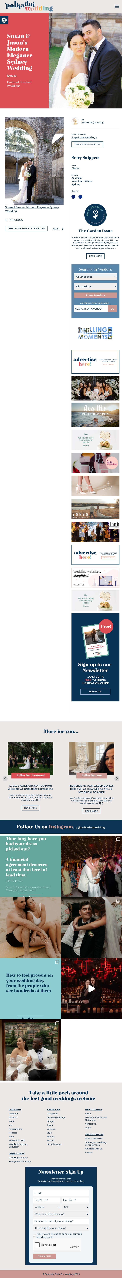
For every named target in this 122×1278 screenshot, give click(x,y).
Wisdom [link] (13, 1117)
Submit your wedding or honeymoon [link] (95, 1143)
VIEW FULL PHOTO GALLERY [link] (87, 144)
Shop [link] (11, 1136)
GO (112, 308)
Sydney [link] (75, 184)
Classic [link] (75, 168)
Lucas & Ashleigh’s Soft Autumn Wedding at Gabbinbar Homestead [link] (30, 787)
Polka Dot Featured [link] (31, 775)
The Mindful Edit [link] (17, 1140)
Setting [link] (50, 1136)
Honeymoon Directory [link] (20, 1161)
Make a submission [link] (94, 1138)
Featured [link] (13, 82)
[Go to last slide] (5, 778)
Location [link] (51, 1129)
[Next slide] (116, 778)
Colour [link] (50, 1125)
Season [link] (50, 1140)
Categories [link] (52, 1113)
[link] (4, 20)
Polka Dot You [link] (91, 775)
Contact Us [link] (90, 1124)
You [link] (10, 1125)
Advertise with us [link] (93, 1149)
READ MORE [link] (95, 256)
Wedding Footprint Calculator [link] (18, 1145)
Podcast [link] (13, 1133)
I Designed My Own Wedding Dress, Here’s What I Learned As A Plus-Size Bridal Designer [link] (91, 789)
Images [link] (50, 1121)
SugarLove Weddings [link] (84, 137)
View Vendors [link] (95, 295)
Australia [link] (76, 178)
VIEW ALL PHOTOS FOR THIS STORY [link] (26, 228)
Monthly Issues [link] (54, 1144)
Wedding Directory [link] (18, 1157)
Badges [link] (89, 1152)
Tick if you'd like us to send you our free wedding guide (59, 1236)
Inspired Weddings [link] (56, 1117)
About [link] (88, 1113)
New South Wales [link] (81, 181)
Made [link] (11, 1121)
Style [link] (49, 1133)
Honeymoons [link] (15, 1129)
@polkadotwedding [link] (91, 827)
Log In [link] (88, 1127)
